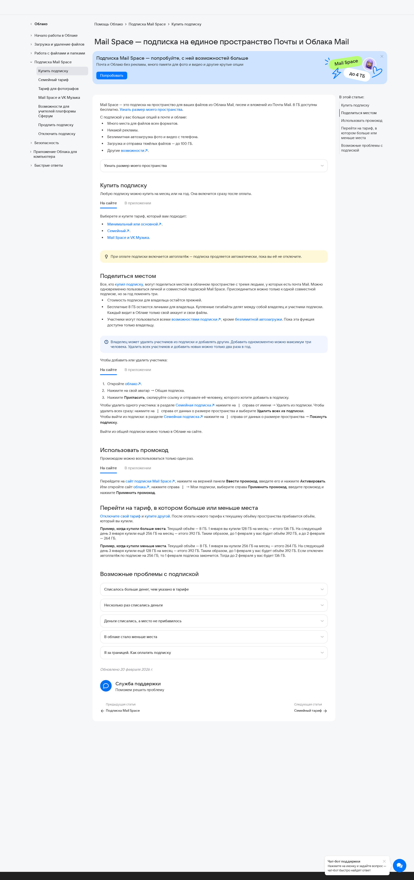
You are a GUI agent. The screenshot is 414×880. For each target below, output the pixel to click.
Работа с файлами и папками (59, 53)
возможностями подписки (194, 319)
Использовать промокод (361, 120)
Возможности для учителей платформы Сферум (57, 111)
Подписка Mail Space (53, 62)
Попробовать (111, 75)
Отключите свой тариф (120, 516)
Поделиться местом (359, 113)
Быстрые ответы (48, 165)
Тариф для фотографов (58, 88)
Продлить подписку (55, 125)
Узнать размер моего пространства (151, 109)
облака (139, 487)
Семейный (116, 231)
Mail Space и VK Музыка (59, 97)
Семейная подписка (193, 405)
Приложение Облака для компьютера (55, 154)
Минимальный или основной (132, 224)
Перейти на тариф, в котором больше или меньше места (359, 133)
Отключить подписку (56, 133)
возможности (132, 150)
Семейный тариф (53, 79)
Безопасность (46, 143)
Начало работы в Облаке (56, 35)
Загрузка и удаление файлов (59, 44)
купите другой (157, 516)
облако (131, 383)
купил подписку (129, 284)
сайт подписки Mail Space (148, 481)
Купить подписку (53, 71)
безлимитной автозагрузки (258, 319)
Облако (40, 24)
